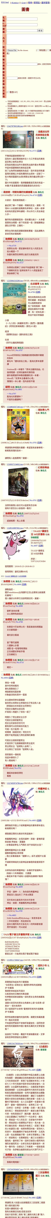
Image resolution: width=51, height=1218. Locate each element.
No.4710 (33, 195)
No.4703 (20, 516)
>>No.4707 (11, 394)
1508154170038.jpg (15, 1043)
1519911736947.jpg (15, 960)
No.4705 (33, 443)
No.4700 (19, 622)
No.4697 (34, 546)
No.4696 (17, 584)
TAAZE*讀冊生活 (11, 576)
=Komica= (15, 3)
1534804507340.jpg (15, 407)
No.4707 (19, 350)
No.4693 (32, 820)
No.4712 (18, 241)
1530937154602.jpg (15, 464)
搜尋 (30, 3)
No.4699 (19, 887)
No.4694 (4, 678)
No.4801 (18, 389)
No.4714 (20, 662)
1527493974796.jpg (15, 783)
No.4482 (32, 1198)
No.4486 (18, 1157)
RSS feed (5, 2)
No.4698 (19, 606)
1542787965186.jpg (15, 126)
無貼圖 (42, 50)
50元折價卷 (22, 576)
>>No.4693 (11, 915)
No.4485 (32, 1070)
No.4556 (32, 977)
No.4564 (32, 938)
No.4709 (18, 911)
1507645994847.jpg (15, 1169)
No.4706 (31, 292)
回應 (39, 151)
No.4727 (20, 263)
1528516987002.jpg (15, 528)
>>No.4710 (11, 246)
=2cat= (23, 3)
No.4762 (17, 768)
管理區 (37, 3)
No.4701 (33, 500)
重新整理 (45, 3)
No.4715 (32, 151)
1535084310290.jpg (15, 281)
